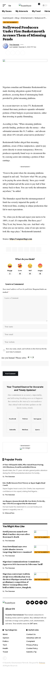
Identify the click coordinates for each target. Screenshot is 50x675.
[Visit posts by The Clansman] (5, 46)
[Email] (13, 53)
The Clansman (14, 44)
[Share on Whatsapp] (14, 249)
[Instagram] (37, 417)
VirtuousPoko (9, 513)
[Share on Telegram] (20, 249)
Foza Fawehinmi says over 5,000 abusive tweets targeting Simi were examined (17, 549)
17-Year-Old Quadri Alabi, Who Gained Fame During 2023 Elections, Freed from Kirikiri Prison (23, 465)
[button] (5, 5)
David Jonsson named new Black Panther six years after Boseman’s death (16, 534)
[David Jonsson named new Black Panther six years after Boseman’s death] (40, 534)
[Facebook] (12, 417)
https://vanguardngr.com (21, 238)
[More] (27, 53)
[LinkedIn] (12, 428)
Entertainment (11, 22)
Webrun (42, 662)
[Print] (22, 53)
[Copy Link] (17, 53)
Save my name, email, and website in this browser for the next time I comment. (26, 350)
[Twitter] (25, 417)
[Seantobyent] (25, 5)
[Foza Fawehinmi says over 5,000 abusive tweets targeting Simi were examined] (40, 549)
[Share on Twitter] (8, 53)
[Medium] (25, 428)
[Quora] (37, 428)
